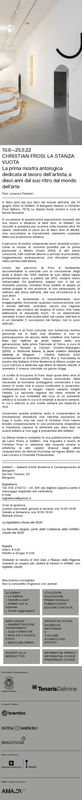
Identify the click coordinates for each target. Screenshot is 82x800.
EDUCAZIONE (53, 596)
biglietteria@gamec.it (16, 498)
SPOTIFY (50, 642)
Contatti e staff (18, 600)
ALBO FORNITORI (20, 631)
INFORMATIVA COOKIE (59, 656)
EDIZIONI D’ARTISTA (58, 607)
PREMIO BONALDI (56, 600)
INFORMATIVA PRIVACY (60, 653)
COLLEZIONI (52, 593)
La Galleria (15, 596)
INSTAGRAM (52, 628)
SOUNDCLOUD (52, 639)
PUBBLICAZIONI (55, 604)
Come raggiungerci (21, 611)
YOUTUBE (51, 635)
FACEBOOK (52, 625)
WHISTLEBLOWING (21, 642)
